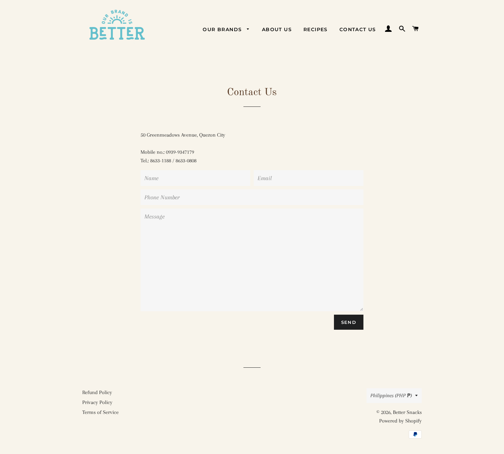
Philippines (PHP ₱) (391, 395)
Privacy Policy (97, 402)
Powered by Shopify (400, 421)
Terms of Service (100, 412)
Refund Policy (97, 392)
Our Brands (223, 29)
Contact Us (357, 29)
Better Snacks (407, 412)
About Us (277, 29)
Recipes (315, 29)
